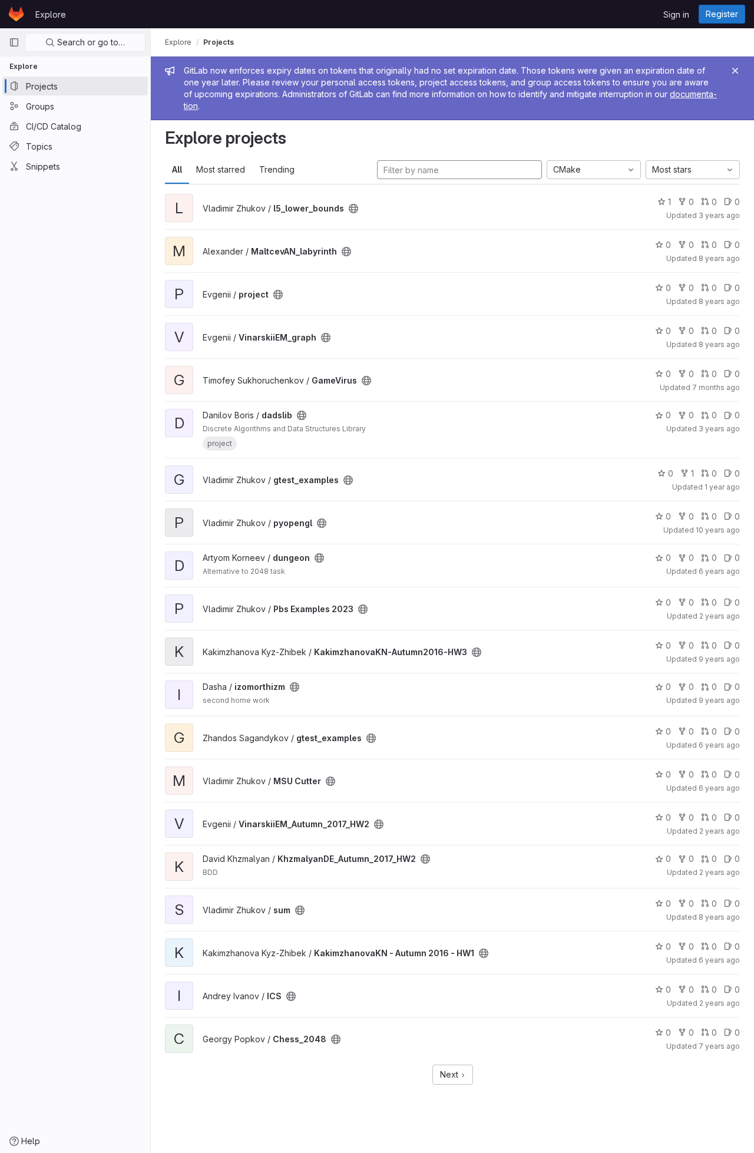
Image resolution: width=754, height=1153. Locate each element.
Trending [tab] (277, 169)
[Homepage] (16, 14)
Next (450, 1074)
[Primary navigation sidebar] (14, 42)
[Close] (735, 71)
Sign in (676, 14)
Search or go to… (90, 42)
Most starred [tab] (220, 169)
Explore (50, 14)
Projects (218, 42)
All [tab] (177, 169)
